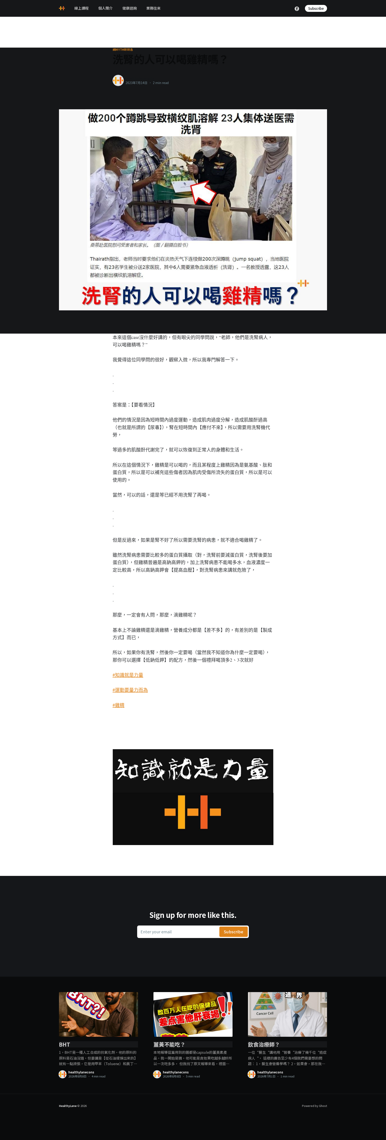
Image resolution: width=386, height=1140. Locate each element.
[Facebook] (297, 8)
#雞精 (118, 705)
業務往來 (153, 8)
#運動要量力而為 (130, 690)
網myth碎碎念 (123, 50)
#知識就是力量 (128, 675)
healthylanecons (140, 78)
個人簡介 (105, 8)
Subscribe (316, 8)
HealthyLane (68, 1106)
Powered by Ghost (314, 1106)
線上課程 (81, 8)
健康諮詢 (129, 8)
